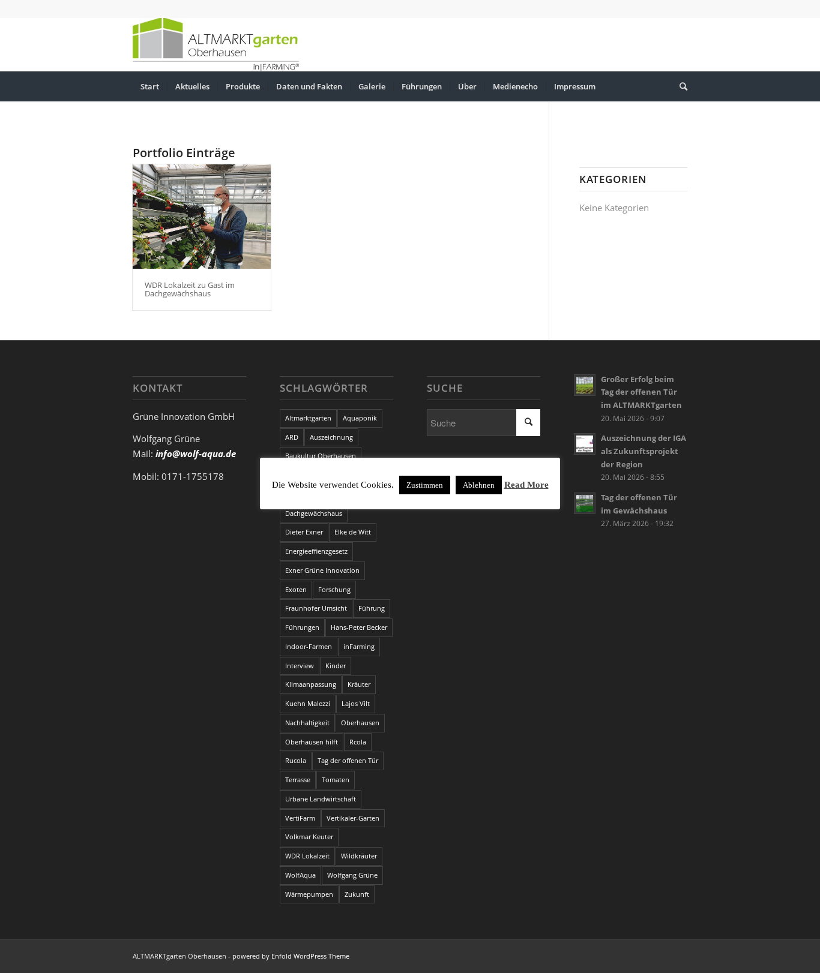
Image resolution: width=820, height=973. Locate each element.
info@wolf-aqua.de (195, 454)
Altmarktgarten (308, 417)
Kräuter (359, 684)
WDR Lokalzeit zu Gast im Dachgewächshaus (190, 289)
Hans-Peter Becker (359, 627)
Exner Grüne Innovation (322, 570)
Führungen (302, 627)
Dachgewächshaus (313, 513)
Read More (526, 484)
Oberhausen (360, 722)
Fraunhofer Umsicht (316, 607)
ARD (291, 437)
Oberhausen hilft (311, 741)
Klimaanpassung (310, 684)
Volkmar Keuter (309, 836)
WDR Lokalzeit (307, 855)
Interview (299, 665)
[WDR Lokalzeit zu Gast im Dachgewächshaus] (202, 216)
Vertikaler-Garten (353, 817)
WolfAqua (300, 874)
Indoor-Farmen (308, 646)
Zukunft (357, 894)
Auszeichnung (331, 437)
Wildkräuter (359, 855)
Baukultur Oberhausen (320, 455)
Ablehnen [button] (479, 485)
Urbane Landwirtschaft (320, 798)
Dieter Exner (304, 531)
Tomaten (335, 779)
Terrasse (297, 779)
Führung (371, 607)
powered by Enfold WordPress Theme (290, 955)
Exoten (296, 589)
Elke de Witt (352, 531)
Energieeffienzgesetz (316, 550)
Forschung (334, 589)
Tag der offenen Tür (348, 760)
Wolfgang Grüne (352, 874)
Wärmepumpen (309, 894)
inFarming (359, 646)
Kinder (335, 665)
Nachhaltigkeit (307, 722)
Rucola (295, 760)
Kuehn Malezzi (307, 703)
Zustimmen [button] (424, 485)
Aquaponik (360, 417)
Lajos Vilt (356, 703)
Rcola (357, 741)
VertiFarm (300, 817)
